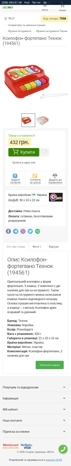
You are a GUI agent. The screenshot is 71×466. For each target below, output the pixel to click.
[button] (65, 50)
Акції (26, 2)
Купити (27, 152)
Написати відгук (50, 365)
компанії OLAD (54, 460)
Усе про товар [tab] (16, 246)
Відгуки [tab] (54, 246)
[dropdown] (63, 449)
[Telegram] (15, 232)
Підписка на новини (16, 431)
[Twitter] (30, 232)
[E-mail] (37, 232)
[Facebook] (8, 232)
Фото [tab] (37, 246)
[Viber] (23, 232)
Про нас (36, 2)
